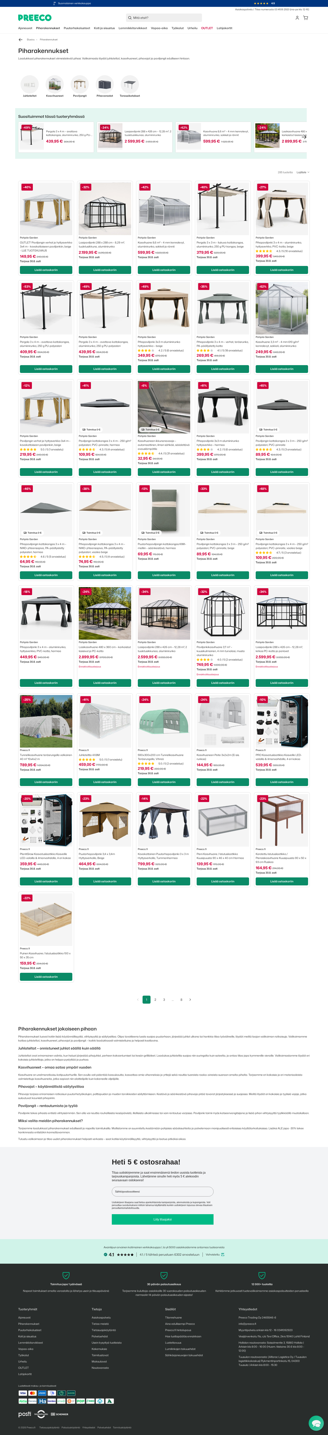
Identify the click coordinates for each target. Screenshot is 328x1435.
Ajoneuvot (24, 1317)
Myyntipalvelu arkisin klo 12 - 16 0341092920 (266, 1330)
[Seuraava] (190, 999)
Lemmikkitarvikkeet (30, 1342)
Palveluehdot (100, 1336)
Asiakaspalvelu (244, 9)
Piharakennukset (28, 1324)
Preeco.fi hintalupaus (178, 1330)
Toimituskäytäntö (122, 1427)
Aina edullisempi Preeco (180, 1324)
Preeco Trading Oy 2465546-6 (257, 1317)
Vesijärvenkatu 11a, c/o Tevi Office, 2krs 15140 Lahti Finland (274, 1336)
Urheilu (22, 1361)
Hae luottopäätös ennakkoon (183, 1336)
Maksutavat (99, 1361)
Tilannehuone (173, 1317)
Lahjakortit (25, 1374)
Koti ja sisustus (27, 1336)
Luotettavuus (173, 1342)
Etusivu (31, 39)
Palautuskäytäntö (71, 1427)
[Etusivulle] (35, 18)
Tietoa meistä (100, 1324)
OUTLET (23, 1368)
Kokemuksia (99, 1349)
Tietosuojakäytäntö (104, 1330)
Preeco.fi (31, 1427)
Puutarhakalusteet (29, 1330)
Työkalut (23, 1355)
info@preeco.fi (247, 1324)
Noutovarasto (100, 1368)
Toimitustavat (100, 1355)
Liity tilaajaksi (163, 1219)
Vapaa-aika (25, 1349)
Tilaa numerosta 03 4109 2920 (272, 9)
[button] (303, 172)
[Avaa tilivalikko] (297, 18)
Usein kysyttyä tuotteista (107, 1342)
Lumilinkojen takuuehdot (180, 1349)
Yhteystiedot (88, 1427)
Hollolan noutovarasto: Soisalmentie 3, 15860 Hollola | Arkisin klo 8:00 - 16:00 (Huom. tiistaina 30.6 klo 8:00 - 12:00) (271, 1346)
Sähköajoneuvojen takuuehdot (184, 1355)
